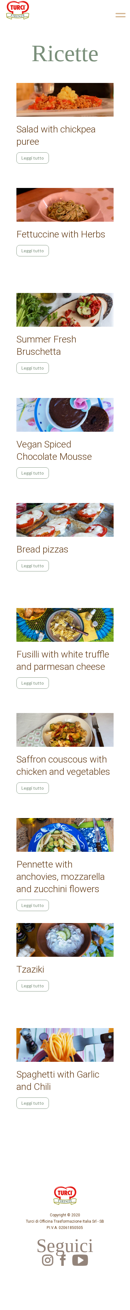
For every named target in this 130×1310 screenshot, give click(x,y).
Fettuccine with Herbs (60, 234)
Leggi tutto (32, 158)
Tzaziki (30, 969)
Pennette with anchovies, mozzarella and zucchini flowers (60, 876)
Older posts (27, 1128)
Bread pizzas (42, 549)
